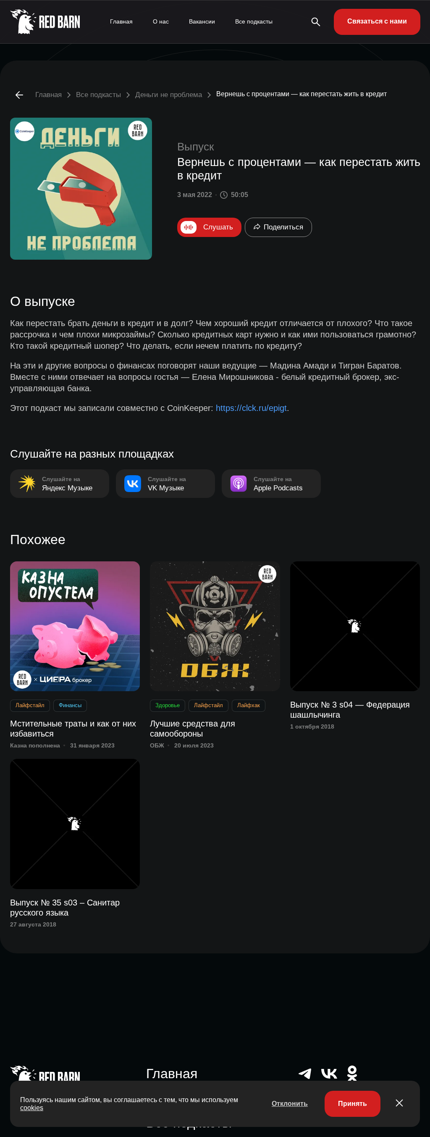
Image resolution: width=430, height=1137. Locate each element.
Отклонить (290, 1103)
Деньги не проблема (168, 95)
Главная (121, 21)
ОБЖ (157, 745)
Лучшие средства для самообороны (192, 728)
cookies (31, 1107)
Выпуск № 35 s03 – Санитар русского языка (65, 907)
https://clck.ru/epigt (251, 408)
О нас (161, 21)
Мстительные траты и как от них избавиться (73, 728)
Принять (352, 1103)
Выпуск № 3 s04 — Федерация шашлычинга (350, 709)
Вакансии (202, 21)
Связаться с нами (377, 21)
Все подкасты (254, 21)
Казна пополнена (35, 745)
